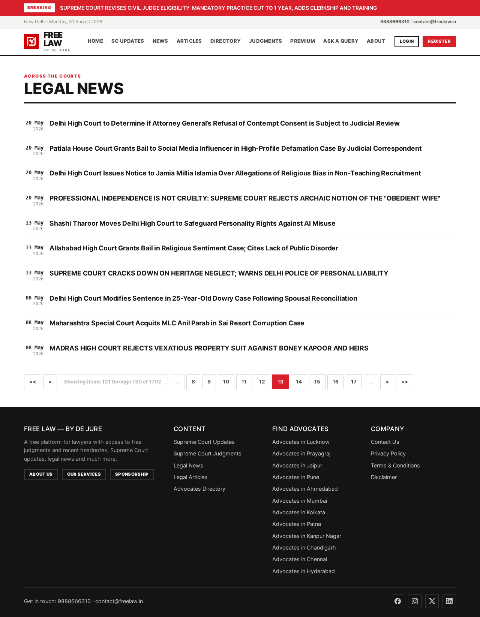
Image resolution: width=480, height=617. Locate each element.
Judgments (265, 41)
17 (354, 382)
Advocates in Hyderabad (303, 571)
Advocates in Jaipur (297, 465)
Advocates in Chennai (299, 559)
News (160, 41)
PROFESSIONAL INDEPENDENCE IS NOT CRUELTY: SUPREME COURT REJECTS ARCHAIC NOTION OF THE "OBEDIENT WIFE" (245, 198)
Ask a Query (340, 41)
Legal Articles (190, 477)
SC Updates (127, 41)
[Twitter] (432, 601)
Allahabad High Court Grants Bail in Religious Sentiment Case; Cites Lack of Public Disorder (194, 248)
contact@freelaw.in (434, 21)
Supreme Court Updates (204, 442)
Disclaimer (384, 477)
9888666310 (395, 21)
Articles (189, 41)
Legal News (188, 465)
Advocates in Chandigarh (304, 547)
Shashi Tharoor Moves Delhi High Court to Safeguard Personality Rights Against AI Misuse (193, 223)
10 (226, 382)
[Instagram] (415, 601)
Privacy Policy (388, 453)
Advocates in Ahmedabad (305, 488)
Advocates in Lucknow (301, 442)
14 (299, 382)
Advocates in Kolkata (298, 512)
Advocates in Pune (295, 477)
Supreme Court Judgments (208, 453)
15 (317, 382)
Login (407, 41)
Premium (302, 41)
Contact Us (385, 442)
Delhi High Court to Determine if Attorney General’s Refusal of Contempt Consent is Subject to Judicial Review (225, 123)
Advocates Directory (199, 488)
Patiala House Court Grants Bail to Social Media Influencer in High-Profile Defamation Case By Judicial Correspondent (236, 148)
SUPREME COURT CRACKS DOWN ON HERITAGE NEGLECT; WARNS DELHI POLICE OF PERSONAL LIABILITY (219, 273)
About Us (41, 474)
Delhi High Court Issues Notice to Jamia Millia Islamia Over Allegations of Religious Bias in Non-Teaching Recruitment (235, 173)
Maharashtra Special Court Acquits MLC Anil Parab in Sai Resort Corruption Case (177, 323)
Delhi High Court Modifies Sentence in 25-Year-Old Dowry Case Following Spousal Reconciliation (203, 298)
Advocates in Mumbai (299, 500)
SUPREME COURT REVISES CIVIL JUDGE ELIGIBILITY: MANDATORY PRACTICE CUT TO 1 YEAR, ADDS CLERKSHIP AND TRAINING (218, 8)
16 (336, 382)
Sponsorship (132, 474)
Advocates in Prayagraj (301, 453)
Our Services (84, 474)
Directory (225, 41)
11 (244, 382)
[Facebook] (397, 601)
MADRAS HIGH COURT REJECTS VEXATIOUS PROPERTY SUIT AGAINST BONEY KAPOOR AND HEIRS (209, 348)
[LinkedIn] (449, 601)
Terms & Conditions (395, 465)
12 (262, 382)
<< (32, 382)
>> (404, 382)
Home (95, 41)
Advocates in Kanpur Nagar (306, 536)
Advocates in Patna (296, 524)
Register (439, 41)
